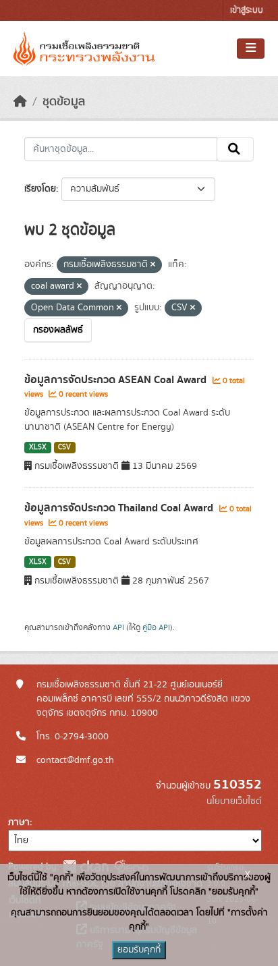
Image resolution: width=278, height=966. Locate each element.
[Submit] (235, 149)
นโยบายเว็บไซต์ (234, 801)
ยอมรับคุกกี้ (139, 950)
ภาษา (19, 822)
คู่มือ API (156, 627)
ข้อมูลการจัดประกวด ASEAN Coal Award (116, 380)
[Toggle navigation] (251, 48)
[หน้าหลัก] (20, 102)
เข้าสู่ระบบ (246, 10)
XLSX (38, 447)
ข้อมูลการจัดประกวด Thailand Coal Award (120, 508)
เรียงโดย (40, 189)
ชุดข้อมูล (64, 102)
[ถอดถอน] (152, 265)
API (118, 627)
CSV (64, 447)
